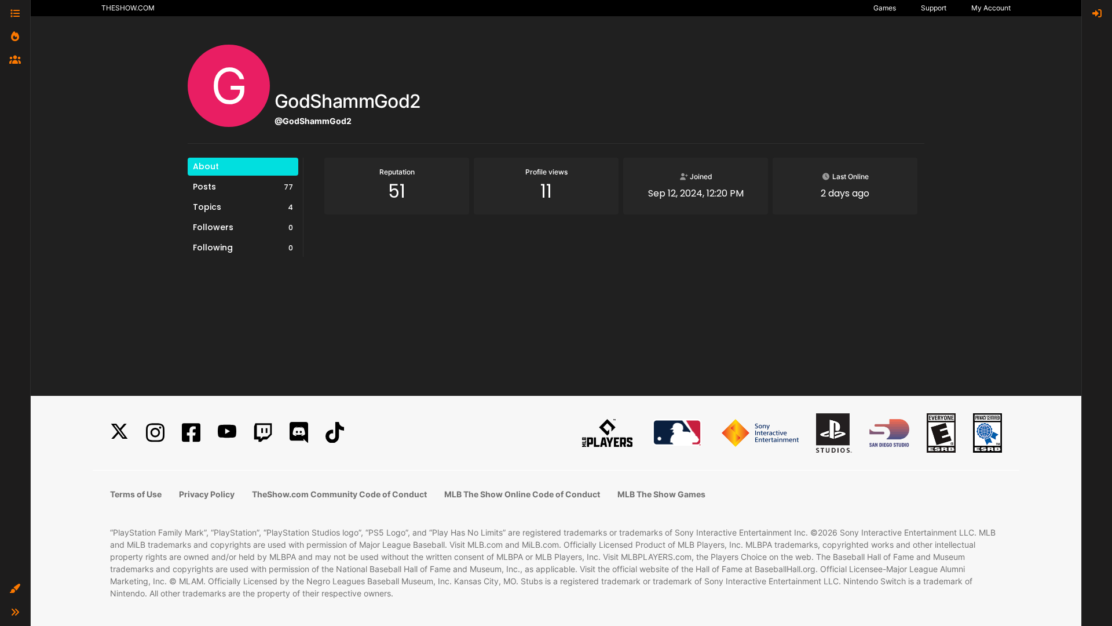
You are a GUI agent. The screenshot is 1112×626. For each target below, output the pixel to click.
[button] (15, 589)
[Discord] (299, 432)
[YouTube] (227, 432)
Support (933, 7)
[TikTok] (334, 432)
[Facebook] (191, 432)
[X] (119, 432)
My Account (991, 7)
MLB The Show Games (661, 494)
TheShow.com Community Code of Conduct (339, 494)
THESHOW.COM (128, 7)
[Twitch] (263, 432)
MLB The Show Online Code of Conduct (522, 494)
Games (884, 7)
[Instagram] (155, 432)
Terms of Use (136, 494)
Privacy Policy (207, 494)
